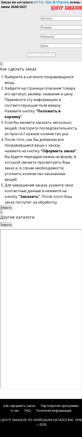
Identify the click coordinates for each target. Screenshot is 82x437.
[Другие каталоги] (80, 52)
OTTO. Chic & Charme (51, 2)
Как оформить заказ (19, 405)
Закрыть (6, 207)
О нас (14, 410)
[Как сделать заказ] (81, 52)
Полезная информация (54, 410)
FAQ (27, 410)
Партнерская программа (60, 405)
